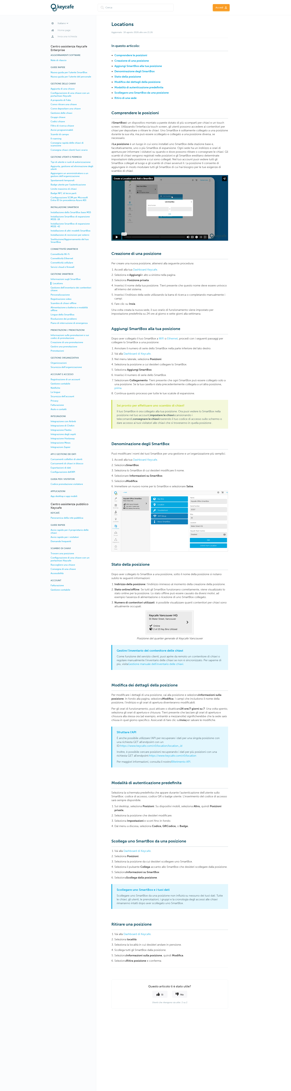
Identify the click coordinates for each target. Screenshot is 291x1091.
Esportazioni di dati (61, 467)
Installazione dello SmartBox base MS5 (71, 212)
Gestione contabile (60, 383)
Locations (58, 283)
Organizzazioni (59, 363)
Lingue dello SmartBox (62, 314)
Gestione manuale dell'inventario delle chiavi (155, 664)
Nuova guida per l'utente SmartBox (69, 72)
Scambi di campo (60, 134)
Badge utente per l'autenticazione (68, 184)
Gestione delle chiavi (61, 113)
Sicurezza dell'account (62, 396)
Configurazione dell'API (63, 472)
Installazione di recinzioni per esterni (70, 235)
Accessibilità (57, 573)
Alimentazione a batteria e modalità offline (69, 309)
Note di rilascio (58, 60)
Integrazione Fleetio (61, 430)
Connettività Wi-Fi (60, 254)
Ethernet (172, 338)
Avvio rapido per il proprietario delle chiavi (70, 531)
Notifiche (55, 388)
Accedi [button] (219, 7)
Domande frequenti (61, 541)
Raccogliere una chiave (63, 564)
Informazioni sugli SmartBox (66, 279)
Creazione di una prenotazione (67, 342)
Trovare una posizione (62, 553)
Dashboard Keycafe (145, 269)
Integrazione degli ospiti (63, 434)
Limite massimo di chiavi (64, 189)
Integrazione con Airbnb (63, 421)
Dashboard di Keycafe (137, 353)
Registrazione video (61, 299)
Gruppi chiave (58, 117)
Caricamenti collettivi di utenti (66, 459)
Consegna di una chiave (63, 569)
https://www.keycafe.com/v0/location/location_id (151, 745)
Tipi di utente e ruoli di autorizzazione (70, 162)
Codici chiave (58, 121)
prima (117, 388)
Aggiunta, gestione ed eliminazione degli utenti (72, 167)
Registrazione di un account (65, 379)
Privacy (54, 400)
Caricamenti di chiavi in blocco (67, 463)
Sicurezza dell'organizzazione (66, 367)
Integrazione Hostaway (63, 438)
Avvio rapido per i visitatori (65, 537)
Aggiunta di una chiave (63, 88)
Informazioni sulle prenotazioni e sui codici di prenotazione (70, 336)
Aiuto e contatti (59, 409)
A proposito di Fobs (61, 100)
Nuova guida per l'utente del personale (71, 76)
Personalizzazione (60, 294)
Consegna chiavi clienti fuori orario (69, 150)
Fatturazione (57, 405)
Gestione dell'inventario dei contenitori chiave (71, 289)
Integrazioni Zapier (60, 447)
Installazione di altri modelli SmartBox (70, 230)
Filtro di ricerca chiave (62, 125)
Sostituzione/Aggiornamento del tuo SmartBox (70, 240)
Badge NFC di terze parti (63, 193)
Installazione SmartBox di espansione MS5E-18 (70, 218)
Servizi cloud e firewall (62, 267)
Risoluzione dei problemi (64, 318)
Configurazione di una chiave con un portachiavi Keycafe (70, 94)
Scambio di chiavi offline (63, 303)
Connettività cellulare (62, 262)
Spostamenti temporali (62, 180)
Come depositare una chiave (66, 108)
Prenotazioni (57, 350)
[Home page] (73, 7)
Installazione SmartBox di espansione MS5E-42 (70, 225)
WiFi (161, 338)
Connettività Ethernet (62, 258)
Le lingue (55, 392)
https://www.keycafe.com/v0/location (172, 755)
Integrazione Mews (60, 442)
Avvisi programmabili (62, 130)
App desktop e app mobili (64, 496)
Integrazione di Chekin (62, 425)
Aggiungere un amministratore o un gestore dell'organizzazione (69, 174)
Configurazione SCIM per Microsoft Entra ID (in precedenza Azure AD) (69, 199)
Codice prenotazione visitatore (67, 484)
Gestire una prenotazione (64, 346)
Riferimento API (180, 761)
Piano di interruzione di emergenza (69, 323)
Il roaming (56, 138)
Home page (64, 30)
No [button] (182, 994)
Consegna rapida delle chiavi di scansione (67, 144)
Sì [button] (162, 994)
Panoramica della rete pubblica (67, 517)
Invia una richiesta (67, 36)
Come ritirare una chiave (64, 104)
